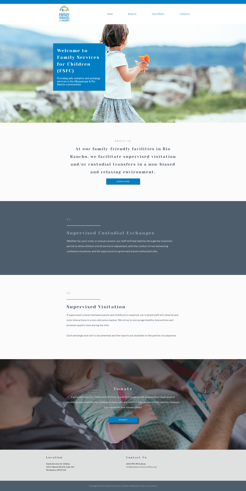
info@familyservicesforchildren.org (141, 467)
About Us (132, 14)
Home (110, 14)
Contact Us (185, 14)
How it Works (158, 14)
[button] (123, 181)
